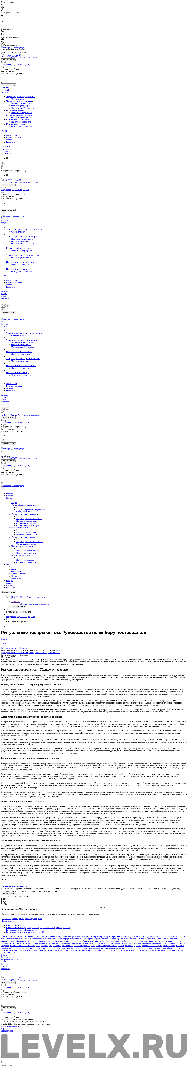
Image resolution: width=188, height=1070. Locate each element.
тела (25, 950)
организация (155, 941)
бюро (51, 936)
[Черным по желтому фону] (2, 24)
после (45, 946)
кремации (124, 939)
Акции (4, 149)
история (77, 939)
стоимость (175, 948)
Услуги (4, 92)
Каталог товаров (8, 957)
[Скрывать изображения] (2, 35)
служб (127, 948)
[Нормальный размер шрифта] (2, 7)
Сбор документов (19, 99)
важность (58, 936)
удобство (89, 950)
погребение (125, 943)
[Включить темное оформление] (3, 213)
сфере (14, 950)
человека (181, 950)
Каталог (5, 90)
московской (13, 941)
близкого (45, 936)
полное (28, 919)
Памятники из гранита (21, 122)
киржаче (97, 939)
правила (137, 946)
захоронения (17, 939)
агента (4, 936)
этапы (13, 952)
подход (165, 943)
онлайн (123, 941)
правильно (146, 946)
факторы (158, 950)
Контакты (6, 154)
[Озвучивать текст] (2, 40)
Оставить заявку (8, 85)
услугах (120, 950)
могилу (165, 939)
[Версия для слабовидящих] (5, 305)
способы (167, 948)
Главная (5, 87)
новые (78, 941)
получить (5, 946)
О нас (4, 131)
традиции (42, 950)
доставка (160, 936)
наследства (36, 941)
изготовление (38, 939)
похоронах (74, 946)
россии (104, 948)
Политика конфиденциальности (15, 1026)
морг (178, 939)
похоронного (84, 946)
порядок (39, 946)
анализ (30, 936)
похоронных (118, 946)
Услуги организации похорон (19, 101)
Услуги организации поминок (19, 115)
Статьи (4, 151)
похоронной (96, 946)
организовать (167, 941)
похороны (129, 946)
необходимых (69, 941)
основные (178, 941)
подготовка (136, 943)
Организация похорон (21, 106)
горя (113, 936)
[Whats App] (7, 158)
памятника (55, 943)
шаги (3, 952)
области (90, 941)
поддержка (146, 943)
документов (141, 936)
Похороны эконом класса (22, 103)
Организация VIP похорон (22, 108)
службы (134, 948)
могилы (172, 939)
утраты (151, 950)
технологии (32, 950)
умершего (98, 950)
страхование (6, 950)
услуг (113, 950)
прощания (16, 948)
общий (116, 941)
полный (171, 943)
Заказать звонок (8, 60)
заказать (182, 936)
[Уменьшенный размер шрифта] (2, 4)
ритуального (46, 948)
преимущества (169, 946)
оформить (17, 943)
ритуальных (90, 948)
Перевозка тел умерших (21, 113)
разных (24, 948)
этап (8, 952)
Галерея (5, 146)
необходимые (57, 941)
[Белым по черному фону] (2, 18)
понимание (30, 946)
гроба (118, 936)
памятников (76, 943)
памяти (47, 943)
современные (157, 948)
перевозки (102, 943)
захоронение (6, 939)
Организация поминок (21, 117)
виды (88, 936)
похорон (65, 946)
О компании (11, 135)
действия (125, 936)
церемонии (172, 950)
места (159, 939)
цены (164, 950)
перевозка (93, 943)
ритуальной (57, 948)
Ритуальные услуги (9, 959)
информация (68, 939)
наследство (46, 941)
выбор (93, 936)
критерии (142, 939)
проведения (6, 948)
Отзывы (9, 140)
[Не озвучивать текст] (2, 43)
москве (4, 941)
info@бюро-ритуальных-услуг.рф (15, 64)
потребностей (55, 946)
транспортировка (77, 950)
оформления (38, 943)
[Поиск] (3, 163)
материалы (151, 939)
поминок (14, 946)
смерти (141, 948)
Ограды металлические (21, 126)
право (154, 946)
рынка (121, 948)
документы (151, 936)
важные (66, 936)
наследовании (24, 941)
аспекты (36, 936)
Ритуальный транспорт (16, 110)
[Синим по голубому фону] (2, 21)
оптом (21, 919)
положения (181, 943)
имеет (59, 939)
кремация (133, 939)
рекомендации (34, 948)
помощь (21, 946)
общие (110, 941)
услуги (127, 950)
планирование (113, 943)
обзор (84, 941)
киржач (90, 939)
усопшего (134, 950)
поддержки (156, 943)
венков (82, 936)
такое (20, 950)
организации (144, 941)
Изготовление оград (15, 124)
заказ (177, 936)
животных (169, 936)
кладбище (115, 939)
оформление (27, 943)
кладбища (106, 939)
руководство (36, 919)
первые (85, 943)
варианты (74, 936)
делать (132, 936)
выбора (100, 936)
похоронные (107, 946)
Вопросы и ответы (14, 137)
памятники (65, 943)
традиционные (53, 950)
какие (84, 939)
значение (28, 939)
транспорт (64, 950)
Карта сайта (6, 1028)
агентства (11, 936)
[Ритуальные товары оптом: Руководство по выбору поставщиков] (30, 653)
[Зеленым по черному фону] (2, 27)
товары (15, 919)
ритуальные (6, 919)
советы (148, 948)
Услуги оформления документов (20, 96)
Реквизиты (11, 142)
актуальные (21, 936)
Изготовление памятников (18, 119)
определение (132, 941)
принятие (180, 946)
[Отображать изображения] (2, 31)
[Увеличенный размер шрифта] (3, 10)
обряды (98, 941)
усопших (143, 950)
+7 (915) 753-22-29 (13, 55)
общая (104, 941)
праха (159, 946)
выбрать (107, 936)
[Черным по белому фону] (2, 15)
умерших (107, 950)
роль (98, 948)
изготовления (50, 939)
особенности (6, 943)
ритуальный (79, 948)
